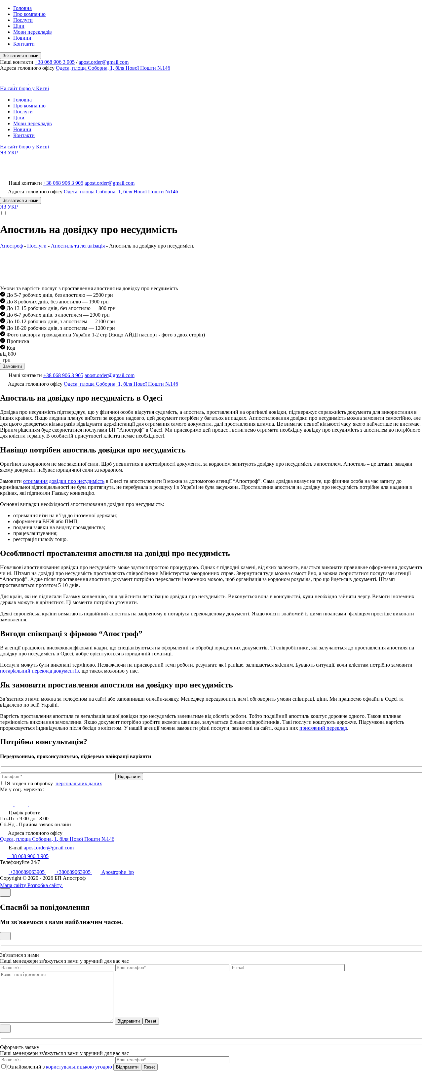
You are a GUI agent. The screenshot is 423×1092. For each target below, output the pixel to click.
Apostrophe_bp (117, 872)
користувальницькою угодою (79, 1067)
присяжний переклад (323, 728)
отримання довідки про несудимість (63, 481)
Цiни (18, 26)
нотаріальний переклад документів (39, 671)
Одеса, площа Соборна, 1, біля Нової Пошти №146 (113, 68)
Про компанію (29, 14)
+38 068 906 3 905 (55, 62)
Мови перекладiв (32, 32)
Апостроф (11, 246)
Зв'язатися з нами (20, 55)
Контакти (24, 44)
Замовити (12, 366)
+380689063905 (27, 872)
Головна (22, 8)
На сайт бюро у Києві (24, 88)
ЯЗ (3, 152)
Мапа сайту (13, 885)
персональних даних (79, 783)
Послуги (23, 20)
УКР (13, 152)
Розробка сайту (45, 885)
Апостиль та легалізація (78, 246)
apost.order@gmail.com (104, 62)
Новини (22, 38)
